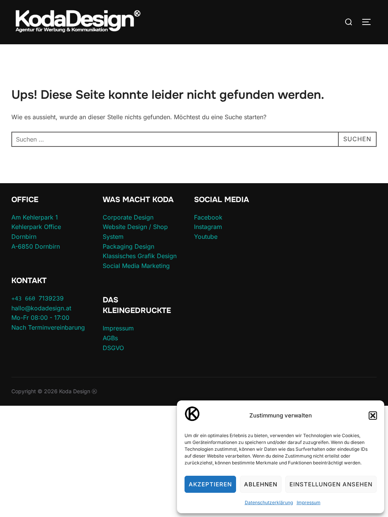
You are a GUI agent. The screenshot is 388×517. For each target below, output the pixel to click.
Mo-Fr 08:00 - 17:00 (40, 317)
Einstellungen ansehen (330, 484)
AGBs (110, 338)
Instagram (208, 226)
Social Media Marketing (136, 265)
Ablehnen (260, 484)
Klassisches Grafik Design (140, 256)
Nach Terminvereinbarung (48, 327)
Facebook (208, 217)
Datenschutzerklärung (269, 502)
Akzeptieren (210, 484)
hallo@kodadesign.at (41, 308)
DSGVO (113, 348)
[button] (373, 415)
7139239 (37, 298)
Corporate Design (128, 217)
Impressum (309, 502)
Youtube (205, 236)
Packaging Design (128, 246)
